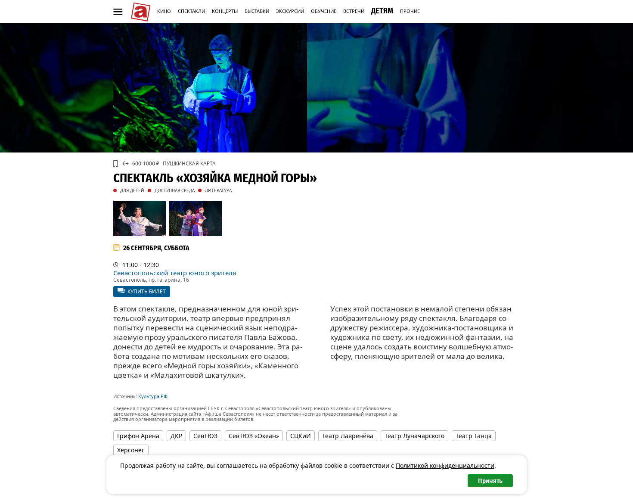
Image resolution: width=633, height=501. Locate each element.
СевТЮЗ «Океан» (254, 436)
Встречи (353, 11)
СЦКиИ (300, 436)
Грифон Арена (138, 436)
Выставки (257, 11)
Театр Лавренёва (347, 436)
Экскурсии (290, 11)
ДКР (176, 436)
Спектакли (191, 11)
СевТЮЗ (205, 436)
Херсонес (131, 450)
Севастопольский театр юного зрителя (174, 272)
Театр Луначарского (414, 436)
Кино (164, 11)
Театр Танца (474, 436)
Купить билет (146, 291)
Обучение (323, 11)
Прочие (410, 11)
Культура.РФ (153, 396)
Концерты (225, 11)
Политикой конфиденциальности (445, 465)
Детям (382, 11)
